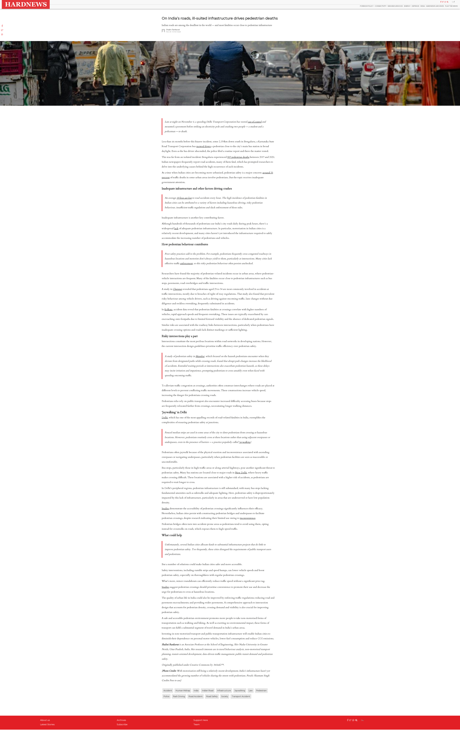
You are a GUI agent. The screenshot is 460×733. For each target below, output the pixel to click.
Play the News (451, 6)
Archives (121, 720)
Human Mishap (183, 690)
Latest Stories (47, 724)
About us (45, 720)
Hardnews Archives (435, 6)
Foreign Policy (367, 6)
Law (251, 690)
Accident (168, 690)
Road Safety (212, 696)
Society (224, 696)
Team (196, 724)
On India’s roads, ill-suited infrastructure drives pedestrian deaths (220, 18)
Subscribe (122, 724)
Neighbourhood (395, 6)
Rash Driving (179, 696)
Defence (415, 6)
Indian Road (207, 690)
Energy (407, 6)
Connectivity (380, 6)
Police (166, 696)
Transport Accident (241, 696)
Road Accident (196, 696)
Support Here (200, 720)
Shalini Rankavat (173, 30)
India (422, 6)
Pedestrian (261, 690)
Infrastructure (224, 690)
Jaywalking (239, 690)
